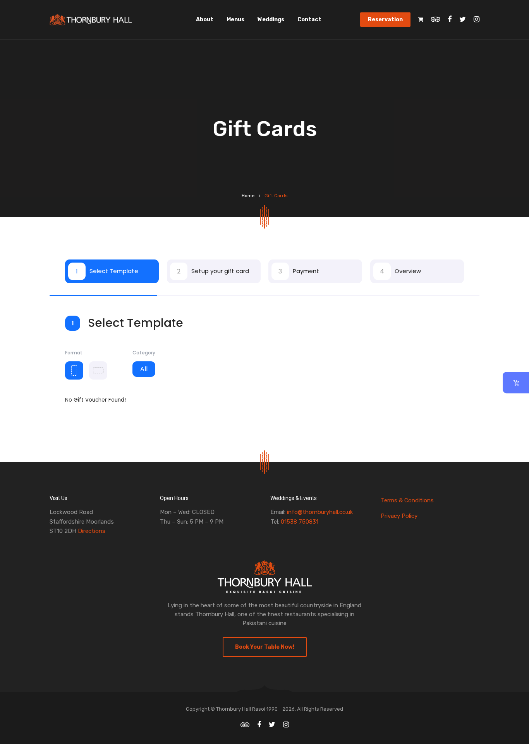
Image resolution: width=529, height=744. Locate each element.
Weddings (271, 19)
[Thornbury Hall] (91, 20)
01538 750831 (299, 521)
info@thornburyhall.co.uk (320, 512)
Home (248, 195)
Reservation (385, 19)
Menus (235, 19)
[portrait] (74, 370)
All (144, 368)
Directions (91, 531)
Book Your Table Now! (264, 647)
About (204, 19)
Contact (309, 19)
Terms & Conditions (407, 500)
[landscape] (98, 370)
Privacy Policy (399, 515)
